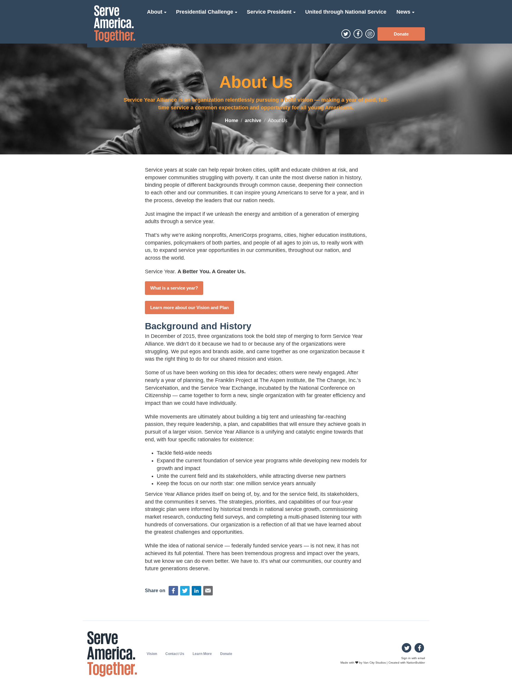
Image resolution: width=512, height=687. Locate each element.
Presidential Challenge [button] (205, 12)
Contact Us (174, 654)
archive (253, 120)
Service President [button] (270, 12)
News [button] (404, 12)
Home (231, 120)
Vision (152, 654)
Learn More (202, 654)
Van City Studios (374, 662)
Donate (401, 33)
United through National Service (345, 12)
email (421, 658)
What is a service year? (174, 287)
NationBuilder (416, 662)
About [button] (155, 12)
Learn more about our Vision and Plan (189, 307)
